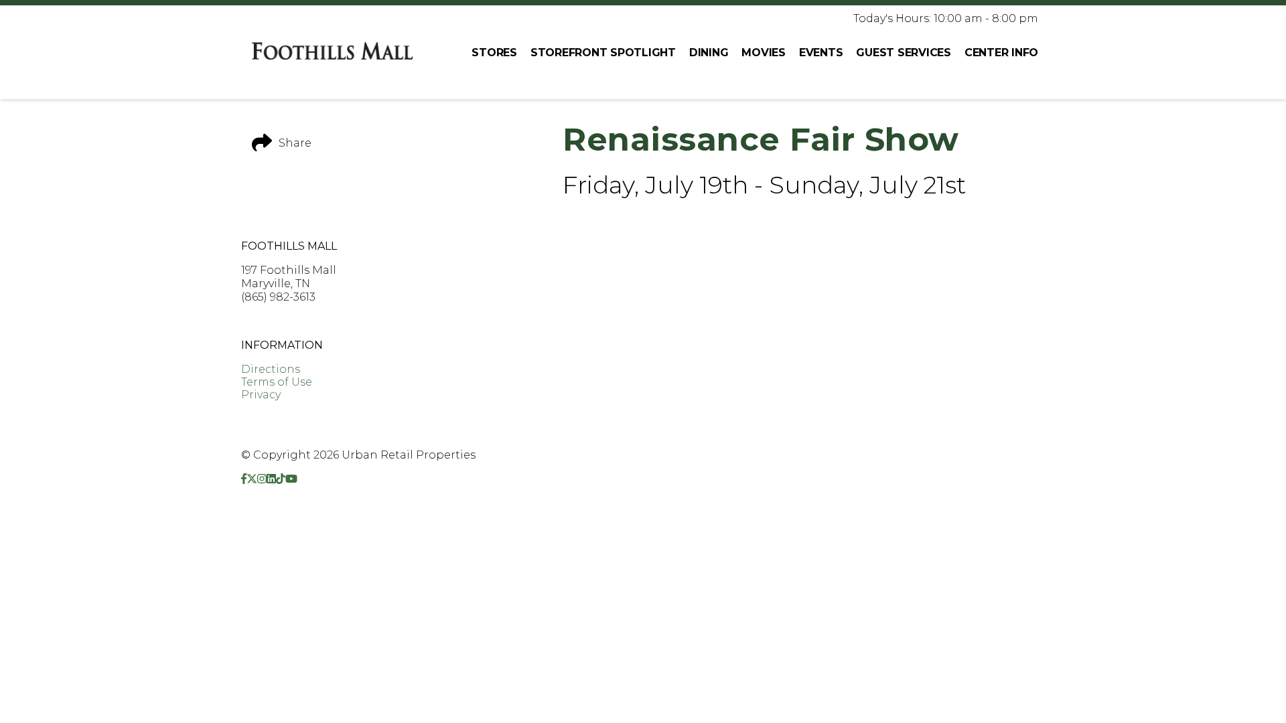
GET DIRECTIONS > (293, 321)
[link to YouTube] (291, 479)
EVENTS (821, 52)
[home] (332, 52)
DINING (709, 52)
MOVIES (763, 52)
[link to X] (251, 479)
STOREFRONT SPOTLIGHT (603, 52)
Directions (270, 369)
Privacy (261, 394)
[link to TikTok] (280, 479)
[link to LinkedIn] (271, 479)
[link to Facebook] (243, 479)
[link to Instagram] (262, 479)
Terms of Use (276, 382)
